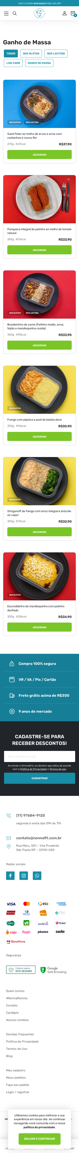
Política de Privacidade (33, 769)
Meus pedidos (16, 1077)
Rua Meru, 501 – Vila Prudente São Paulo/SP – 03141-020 (37, 848)
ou (62, 13)
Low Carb (13, 62)
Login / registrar (17, 1092)
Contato (12, 1005)
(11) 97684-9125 (30, 815)
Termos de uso (57, 769)
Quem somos (15, 991)
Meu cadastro (15, 1070)
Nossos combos (17, 1020)
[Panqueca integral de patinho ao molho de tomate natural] (39, 199)
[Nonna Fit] (39, 13)
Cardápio (12, 1013)
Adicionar (39, 154)
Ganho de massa (39, 62)
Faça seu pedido (17, 1085)
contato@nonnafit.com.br (39, 838)
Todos (10, 53)
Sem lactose (56, 53)
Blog (9, 1056)
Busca (15, 13)
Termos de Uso (16, 1049)
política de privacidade (39, 1127)
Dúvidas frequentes (20, 1034)
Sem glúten (31, 53)
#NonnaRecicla (16, 998)
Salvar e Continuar (39, 1139)
